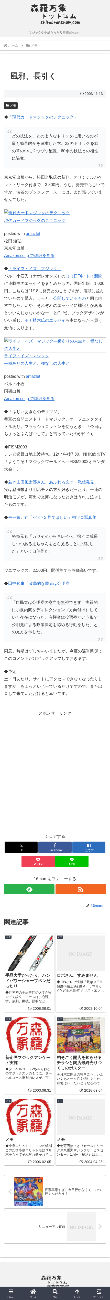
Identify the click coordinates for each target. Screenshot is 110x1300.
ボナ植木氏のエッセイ (45, 320)
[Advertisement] (55, 772)
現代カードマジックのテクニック (34, 220)
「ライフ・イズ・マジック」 (34, 268)
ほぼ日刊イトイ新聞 (83, 276)
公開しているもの (69, 298)
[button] (99, 875)
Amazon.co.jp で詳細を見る (29, 255)
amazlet (33, 233)
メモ (13, 105)
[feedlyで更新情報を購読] (29, 889)
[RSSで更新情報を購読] (81, 889)
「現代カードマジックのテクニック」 (43, 117)
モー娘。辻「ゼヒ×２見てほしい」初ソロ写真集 (52, 517)
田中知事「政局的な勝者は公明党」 (41, 583)
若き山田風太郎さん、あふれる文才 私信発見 (51, 482)
